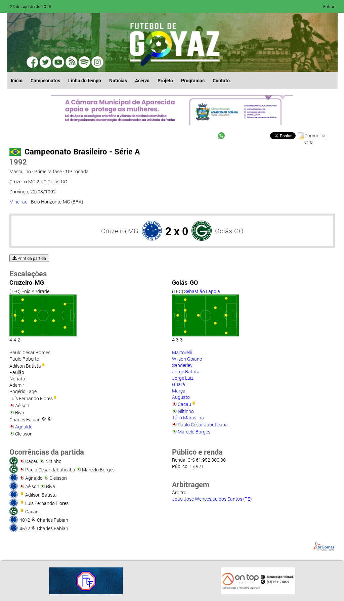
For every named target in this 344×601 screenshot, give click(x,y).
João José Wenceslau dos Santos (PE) (212, 499)
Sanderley (182, 365)
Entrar (328, 6)
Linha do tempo (84, 80)
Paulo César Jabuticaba (203, 424)
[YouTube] (58, 62)
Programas (193, 80)
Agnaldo (24, 426)
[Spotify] (71, 62)
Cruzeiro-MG (119, 230)
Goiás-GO (229, 230)
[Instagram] (96, 62)
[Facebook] (33, 62)
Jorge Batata (186, 371)
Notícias (118, 80)
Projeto (165, 80)
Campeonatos (45, 80)
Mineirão (18, 201)
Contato (221, 80)
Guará (178, 384)
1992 (18, 162)
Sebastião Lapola (202, 291)
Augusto (181, 397)
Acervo (142, 80)
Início (17, 80)
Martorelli (182, 352)
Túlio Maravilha (188, 417)
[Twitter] (45, 62)
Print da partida (31, 258)
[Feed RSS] (84, 62)
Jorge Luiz (183, 378)
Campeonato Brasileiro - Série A (82, 151)
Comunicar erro (315, 135)
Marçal (179, 390)
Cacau (184, 404)
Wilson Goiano (187, 359)
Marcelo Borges (194, 431)
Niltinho (186, 411)
